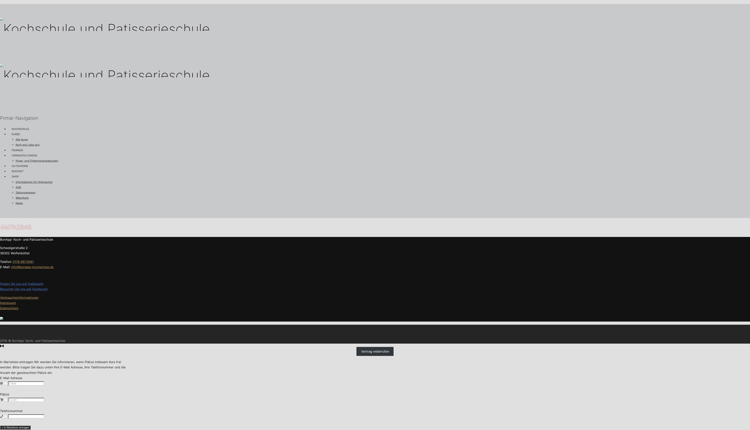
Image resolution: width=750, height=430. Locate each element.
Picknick (17, 150)
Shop (15, 176)
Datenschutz (9, 308)
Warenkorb (22, 197)
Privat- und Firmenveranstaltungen (37, 160)
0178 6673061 (23, 262)
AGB (18, 187)
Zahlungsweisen (26, 192)
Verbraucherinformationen (19, 298)
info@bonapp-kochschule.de (32, 267)
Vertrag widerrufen (375, 351)
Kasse (19, 203)
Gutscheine (20, 166)
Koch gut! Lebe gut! (28, 144)
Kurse (16, 134)
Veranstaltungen (24, 155)
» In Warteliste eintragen (15, 427)
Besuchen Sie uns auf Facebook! (24, 289)
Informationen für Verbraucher (34, 182)
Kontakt (17, 171)
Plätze (4, 394)
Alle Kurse (22, 139)
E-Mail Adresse (11, 378)
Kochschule (20, 128)
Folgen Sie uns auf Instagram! (21, 284)
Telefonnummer (11, 411)
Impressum (8, 303)
